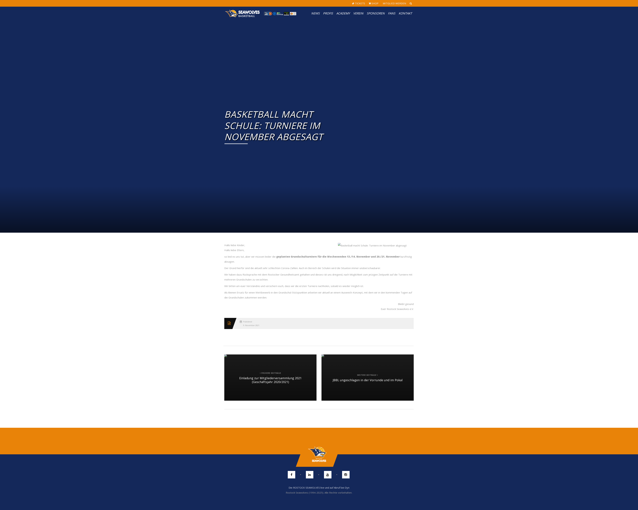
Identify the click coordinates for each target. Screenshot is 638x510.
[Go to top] (319, 454)
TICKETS (359, 3)
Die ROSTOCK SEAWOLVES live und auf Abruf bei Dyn (319, 487)
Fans (391, 13)
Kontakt (405, 13)
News (315, 13)
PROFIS (328, 13)
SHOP (374, 3)
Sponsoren (376, 13)
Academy (343, 13)
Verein (358, 13)
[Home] (242, 13)
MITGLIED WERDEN (394, 3)
